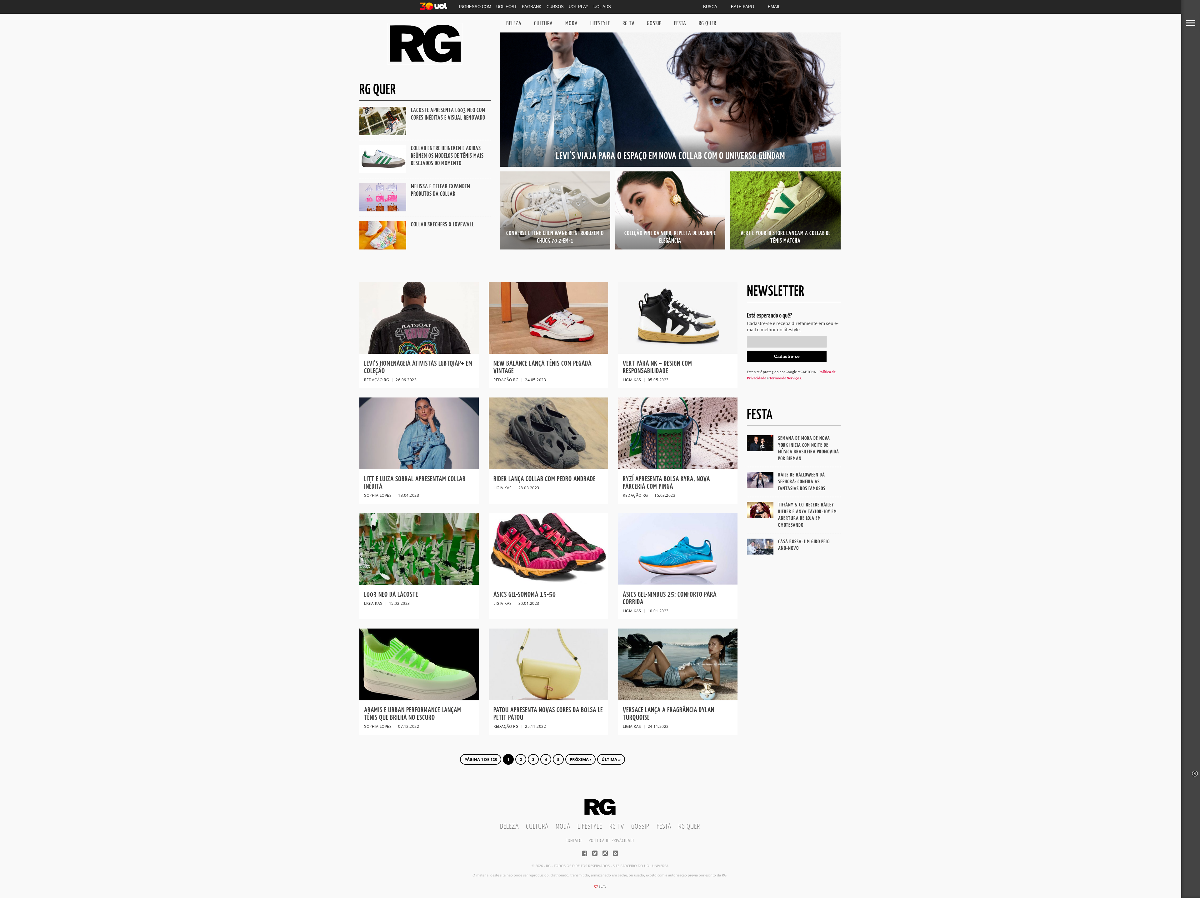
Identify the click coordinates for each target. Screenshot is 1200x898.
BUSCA (710, 6)
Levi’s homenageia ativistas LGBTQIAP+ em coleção (418, 367)
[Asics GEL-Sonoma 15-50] (548, 583)
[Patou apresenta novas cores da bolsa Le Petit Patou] (548, 698)
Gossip (654, 24)
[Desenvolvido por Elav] (600, 888)
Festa (680, 24)
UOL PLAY (578, 6)
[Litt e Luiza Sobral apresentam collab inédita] (419, 467)
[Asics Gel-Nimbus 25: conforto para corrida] (678, 583)
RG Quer (707, 24)
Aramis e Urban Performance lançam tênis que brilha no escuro (412, 714)
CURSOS (555, 6)
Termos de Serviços (785, 378)
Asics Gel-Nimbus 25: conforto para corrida (670, 598)
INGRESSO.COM (475, 6)
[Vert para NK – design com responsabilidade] (678, 352)
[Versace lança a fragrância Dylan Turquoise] (678, 698)
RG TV (628, 24)
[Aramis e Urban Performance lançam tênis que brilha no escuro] (419, 698)
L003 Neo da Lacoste (391, 594)
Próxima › (580, 759)
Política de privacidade (612, 840)
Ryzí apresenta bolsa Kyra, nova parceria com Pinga (666, 483)
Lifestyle (600, 24)
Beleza (514, 24)
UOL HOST (506, 6)
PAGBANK (532, 6)
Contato (574, 840)
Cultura (543, 24)
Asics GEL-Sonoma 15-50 (525, 594)
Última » (611, 759)
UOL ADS (602, 6)
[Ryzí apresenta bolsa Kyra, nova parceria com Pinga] (678, 467)
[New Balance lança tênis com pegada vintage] (548, 352)
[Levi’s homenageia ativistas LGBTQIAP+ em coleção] (419, 352)
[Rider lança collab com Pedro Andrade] (548, 467)
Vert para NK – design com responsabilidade (657, 367)
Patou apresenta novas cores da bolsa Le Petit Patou (548, 714)
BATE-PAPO (742, 6)
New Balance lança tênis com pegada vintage (542, 367)
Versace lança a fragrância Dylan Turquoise (668, 714)
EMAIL (774, 6)
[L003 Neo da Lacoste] (419, 583)
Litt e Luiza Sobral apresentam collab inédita (415, 483)
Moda (571, 24)
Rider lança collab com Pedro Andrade (544, 479)
